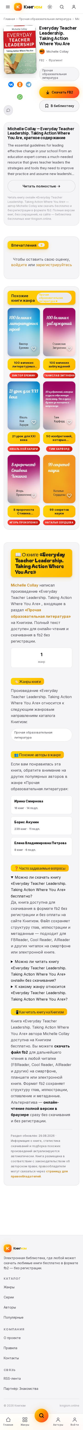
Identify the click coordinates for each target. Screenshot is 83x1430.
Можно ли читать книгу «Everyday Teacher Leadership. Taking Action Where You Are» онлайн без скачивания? (38, 971)
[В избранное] (34, 348)
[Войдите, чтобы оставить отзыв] (8, 110)
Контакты (11, 1358)
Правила (10, 1348)
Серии (9, 1297)
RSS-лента (12, 1378)
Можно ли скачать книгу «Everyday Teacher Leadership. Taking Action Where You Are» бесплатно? (38, 886)
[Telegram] (28, 85)
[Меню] (8, 6)
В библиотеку (62, 106)
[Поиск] (61, 6)
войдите (19, 264)
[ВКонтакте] (11, 85)
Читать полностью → (41, 186)
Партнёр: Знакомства (21, 1389)
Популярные (14, 1317)
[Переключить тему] (49, 6)
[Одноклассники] (20, 85)
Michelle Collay (24, 585)
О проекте (12, 1338)
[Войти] (73, 6)
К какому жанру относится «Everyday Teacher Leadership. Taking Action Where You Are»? (39, 992)
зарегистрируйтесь (54, 264)
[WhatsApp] (20, 97)
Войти (75, 1424)
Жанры (25, 1424)
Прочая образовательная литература (45, 19)
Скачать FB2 (62, 92)
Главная (9, 19)
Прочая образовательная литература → (51, 298)
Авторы (58, 1424)
